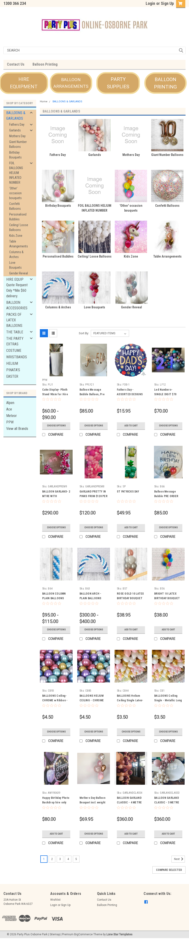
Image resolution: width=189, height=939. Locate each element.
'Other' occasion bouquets (15, 193)
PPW (10, 422)
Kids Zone (15, 235)
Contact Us (15, 64)
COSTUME (13, 350)
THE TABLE (14, 332)
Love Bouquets (15, 265)
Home (43, 101)
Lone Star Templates (119, 934)
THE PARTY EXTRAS (15, 341)
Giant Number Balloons (18, 144)
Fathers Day (16, 124)
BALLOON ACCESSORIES (16, 305)
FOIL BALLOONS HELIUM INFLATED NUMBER (16, 172)
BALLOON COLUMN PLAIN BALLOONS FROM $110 (54, 598)
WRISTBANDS (16, 357)
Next (177, 859)
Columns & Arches (16, 254)
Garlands (15, 130)
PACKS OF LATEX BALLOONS (14, 320)
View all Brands (17, 428)
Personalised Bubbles (18, 217)
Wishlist (55, 899)
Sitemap (55, 934)
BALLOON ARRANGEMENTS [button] (70, 83)
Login (150, 3)
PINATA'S (13, 370)
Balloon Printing (45, 64)
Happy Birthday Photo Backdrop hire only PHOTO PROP (55, 802)
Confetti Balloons (15, 206)
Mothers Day (17, 136)
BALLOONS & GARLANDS (15, 116)
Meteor (11, 415)
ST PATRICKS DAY (128, 491)
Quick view (56, 373)
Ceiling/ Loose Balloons (18, 227)
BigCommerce (83, 934)
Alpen (10, 403)
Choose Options (56, 425)
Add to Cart (131, 425)
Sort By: (84, 333)
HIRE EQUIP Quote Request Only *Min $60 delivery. (17, 287)
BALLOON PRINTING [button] (165, 83)
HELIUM (12, 363)
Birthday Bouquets (15, 155)
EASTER (12, 376)
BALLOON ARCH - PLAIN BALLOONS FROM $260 (90, 598)
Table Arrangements (18, 244)
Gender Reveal (18, 273)
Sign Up (167, 3)
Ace (9, 409)
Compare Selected (169, 870)
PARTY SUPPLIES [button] (118, 82)
